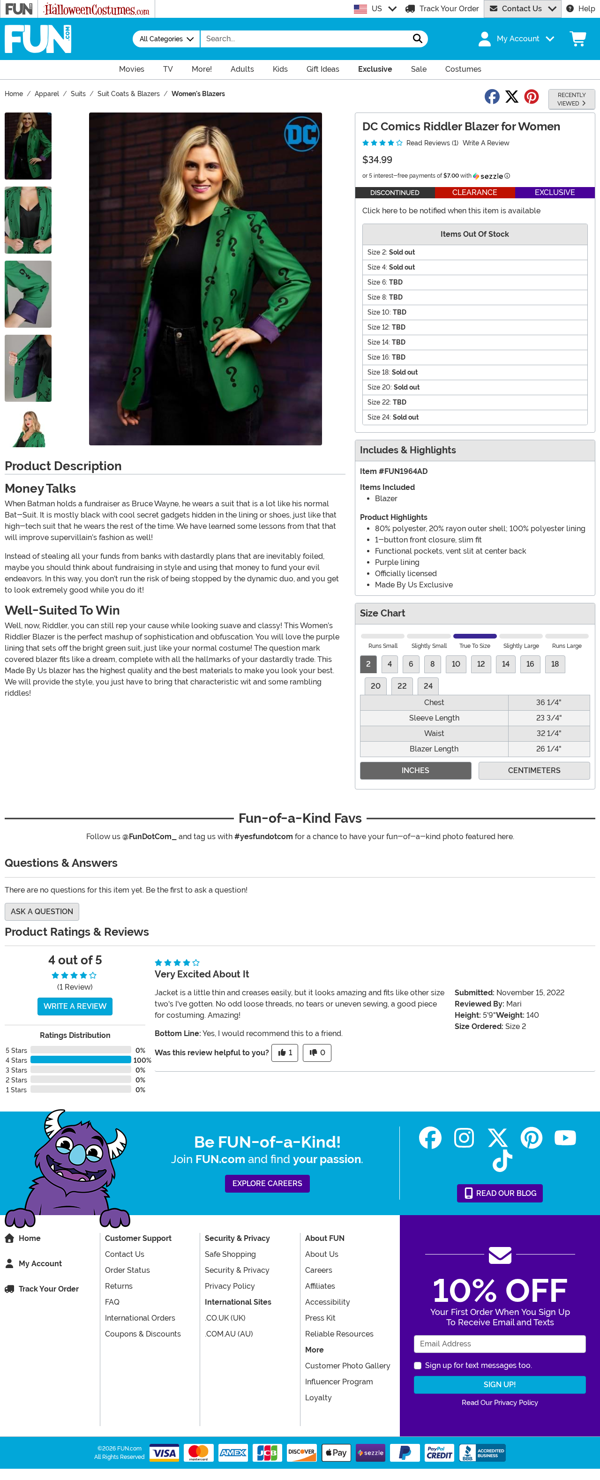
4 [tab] (390, 664)
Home (30, 1238)
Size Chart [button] (382, 613)
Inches (415, 770)
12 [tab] (481, 664)
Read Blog (505, 1193)
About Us (321, 1254)
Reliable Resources (339, 1334)
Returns (119, 1286)
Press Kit (320, 1318)
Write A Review (486, 143)
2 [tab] (368, 664)
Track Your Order (449, 8)
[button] (515, 38)
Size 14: (379, 342)
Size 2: (377, 252)
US (377, 8)
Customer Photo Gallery (347, 1365)
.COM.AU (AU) (229, 1334)
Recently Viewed (571, 99)
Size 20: (380, 387)
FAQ (112, 1302)
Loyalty (318, 1397)
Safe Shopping (230, 1254)
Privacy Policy (230, 1286)
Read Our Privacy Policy (500, 1402)
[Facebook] (430, 1138)
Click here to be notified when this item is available (451, 210)
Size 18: (379, 372)
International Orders (140, 1318)
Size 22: (379, 402)
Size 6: (377, 282)
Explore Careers (267, 1183)
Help (586, 8)
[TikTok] (502, 1160)
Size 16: (379, 357)
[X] (498, 1138)
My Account (40, 1263)
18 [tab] (555, 664)
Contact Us (522, 8)
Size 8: (377, 297)
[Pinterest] (531, 1138)
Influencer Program (339, 1381)
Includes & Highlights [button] (408, 450)
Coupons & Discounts (143, 1334)
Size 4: (377, 267)
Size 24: (379, 417)
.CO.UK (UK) (225, 1318)
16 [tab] (530, 664)
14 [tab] (506, 664)
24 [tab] (428, 686)
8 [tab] (432, 664)
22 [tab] (402, 686)
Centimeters (534, 770)
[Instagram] (464, 1138)
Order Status (127, 1270)
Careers (318, 1270)
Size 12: (379, 327)
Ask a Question (42, 911)
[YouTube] (565, 1138)
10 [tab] (456, 664)
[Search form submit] (417, 38)
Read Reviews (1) (431, 143)
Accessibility (327, 1302)
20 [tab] (376, 686)
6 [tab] (411, 664)
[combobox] (304, 38)
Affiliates (320, 1286)
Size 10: (379, 312)
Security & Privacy (237, 1270)
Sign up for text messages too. (478, 1365)
